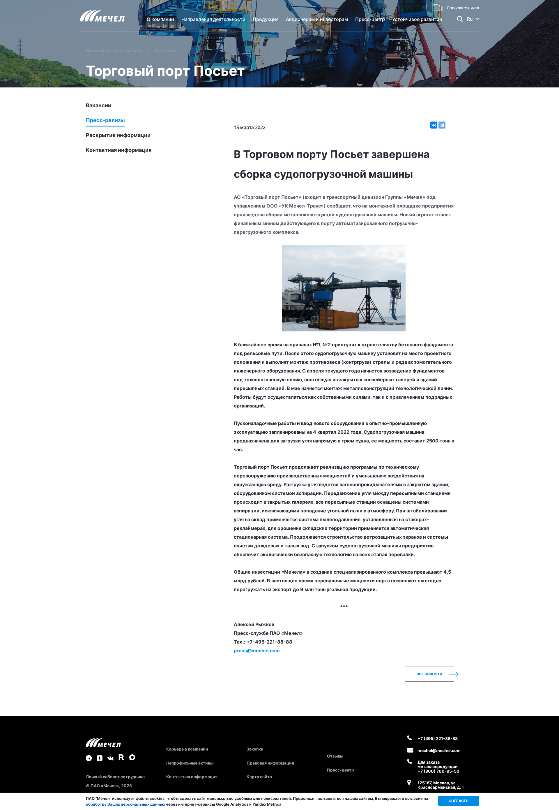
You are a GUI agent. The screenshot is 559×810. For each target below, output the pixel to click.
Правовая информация (270, 762)
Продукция (266, 19)
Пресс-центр (370, 19)
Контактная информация (118, 150)
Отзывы (335, 755)
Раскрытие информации (118, 135)
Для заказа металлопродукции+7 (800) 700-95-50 (438, 766)
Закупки (255, 748)
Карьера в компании (187, 748)
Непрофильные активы (189, 762)
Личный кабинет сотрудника (115, 776)
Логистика (165, 50)
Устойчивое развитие (417, 19)
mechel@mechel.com (439, 750)
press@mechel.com (257, 650)
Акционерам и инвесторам (317, 19)
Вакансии (98, 105)
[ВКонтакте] (433, 125)
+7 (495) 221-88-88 (438, 738)
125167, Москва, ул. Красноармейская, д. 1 (441, 785)
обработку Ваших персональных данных (125, 804)
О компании (160, 19)
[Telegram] (441, 125)
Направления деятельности (213, 19)
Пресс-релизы (105, 120)
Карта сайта (259, 776)
